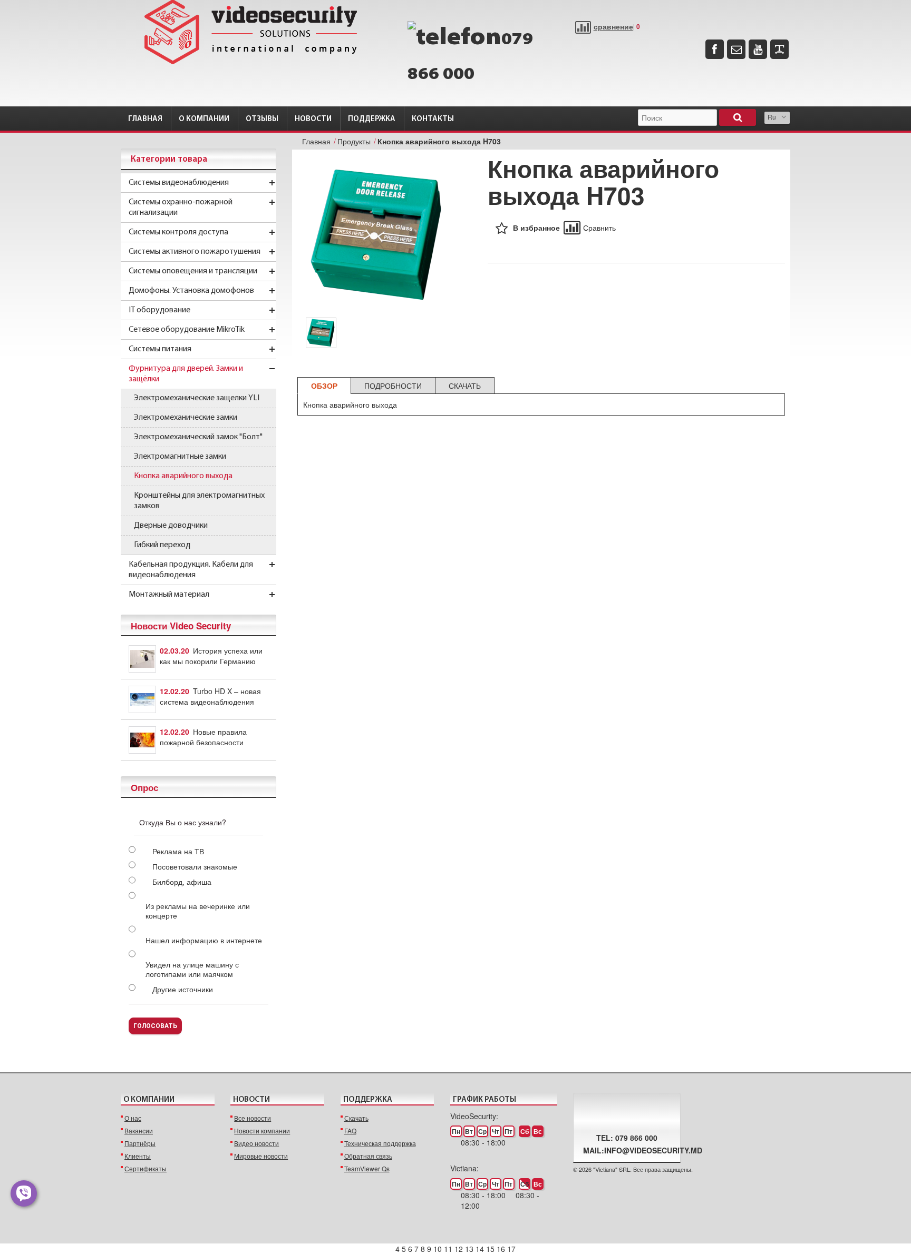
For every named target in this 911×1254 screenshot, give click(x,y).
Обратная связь (368, 1155)
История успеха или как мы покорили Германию (211, 655)
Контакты (433, 119)
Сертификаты (145, 1168)
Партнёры (140, 1143)
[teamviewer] (779, 49)
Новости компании (262, 1130)
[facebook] (714, 49)
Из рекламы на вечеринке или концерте (198, 910)
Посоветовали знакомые (194, 866)
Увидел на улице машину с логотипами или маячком (192, 969)
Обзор (324, 385)
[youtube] (758, 49)
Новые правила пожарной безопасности (203, 736)
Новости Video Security (181, 625)
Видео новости (256, 1143)
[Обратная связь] (736, 49)
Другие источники (182, 989)
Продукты (354, 141)
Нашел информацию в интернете (204, 940)
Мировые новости (261, 1155)
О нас (132, 1117)
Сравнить (599, 227)
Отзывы (262, 119)
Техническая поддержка (380, 1143)
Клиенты (137, 1155)
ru (772, 116)
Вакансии (138, 1130)
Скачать (465, 385)
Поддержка (371, 119)
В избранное (536, 227)
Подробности (393, 385)
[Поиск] (737, 117)
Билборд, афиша (181, 881)
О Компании (204, 119)
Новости (313, 119)
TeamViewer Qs (367, 1168)
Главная (145, 119)
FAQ (350, 1130)
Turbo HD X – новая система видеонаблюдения (210, 696)
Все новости (252, 1117)
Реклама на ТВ (178, 851)
